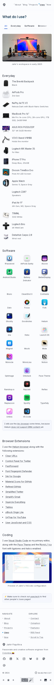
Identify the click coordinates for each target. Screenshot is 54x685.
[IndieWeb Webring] (8, 680)
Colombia (8, 653)
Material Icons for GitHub (18, 481)
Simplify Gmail (12, 496)
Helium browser (20, 446)
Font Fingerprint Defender (18, 471)
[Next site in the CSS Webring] (50, 680)
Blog (25, 4)
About (18, 4)
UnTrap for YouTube (15, 517)
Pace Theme (24, 544)
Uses (42, 4)
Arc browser (23, 423)
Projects (33, 4)
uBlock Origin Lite (14, 512)
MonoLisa (46, 544)
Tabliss (9, 507)
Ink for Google (13, 476)
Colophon (35, 623)
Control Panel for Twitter (18, 461)
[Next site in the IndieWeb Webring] (13, 680)
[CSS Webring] (46, 680)
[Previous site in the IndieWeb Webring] (4, 680)
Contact (35, 618)
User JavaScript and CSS (18, 522)
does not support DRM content (25, 427)
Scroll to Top (37, 637)
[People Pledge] (27, 680)
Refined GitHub (13, 486)
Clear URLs (11, 455)
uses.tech (34, 596)
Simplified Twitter (14, 491)
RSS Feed (35, 632)
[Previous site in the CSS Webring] (41, 680)
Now (49, 4)
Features (35, 627)
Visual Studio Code (18, 540)
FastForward (11, 466)
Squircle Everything (15, 502)
